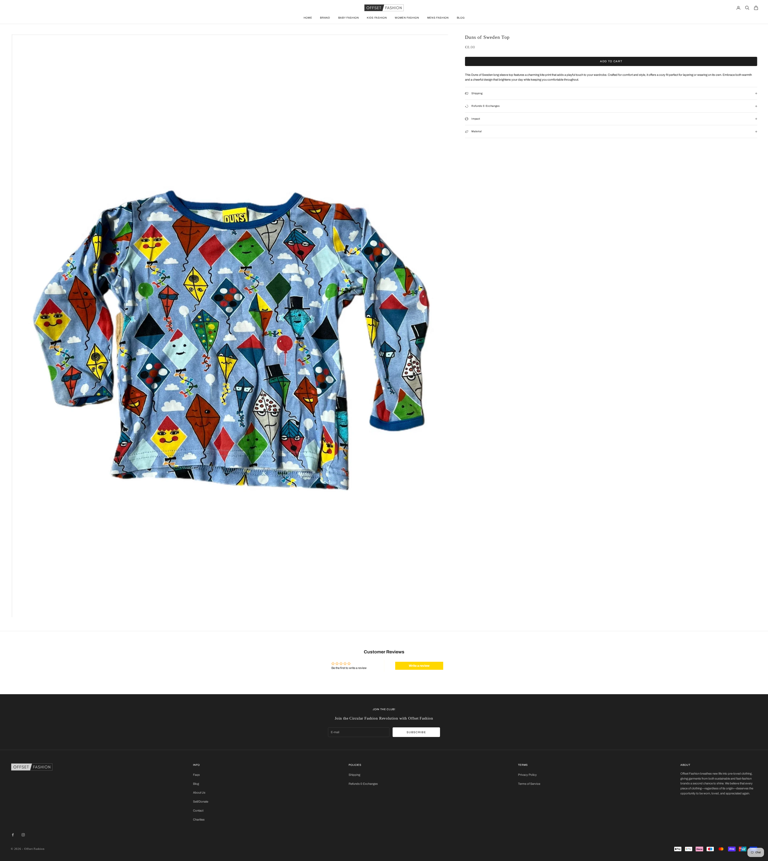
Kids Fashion (377, 17)
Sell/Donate (200, 801)
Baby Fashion (348, 17)
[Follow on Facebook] (13, 835)
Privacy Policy (527, 774)
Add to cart (611, 61)
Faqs (196, 774)
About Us (199, 792)
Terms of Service (529, 783)
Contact (198, 810)
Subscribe (416, 732)
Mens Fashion (438, 17)
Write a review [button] (419, 665)
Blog (461, 17)
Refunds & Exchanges (363, 783)
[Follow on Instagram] (23, 835)
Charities (199, 819)
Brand (325, 17)
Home (308, 17)
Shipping (354, 774)
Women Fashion (407, 17)
